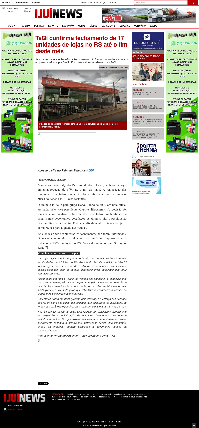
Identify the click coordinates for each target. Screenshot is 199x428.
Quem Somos (21, 2)
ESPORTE (53, 25)
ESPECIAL (125, 25)
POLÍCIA (11, 25)
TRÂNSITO (24, 25)
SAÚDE (153, 25)
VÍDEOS (93, 25)
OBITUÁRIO (140, 25)
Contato (36, 2)
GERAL (81, 25)
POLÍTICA (39, 25)
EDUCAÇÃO (68, 25)
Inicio (8, 2)
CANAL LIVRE (108, 25)
